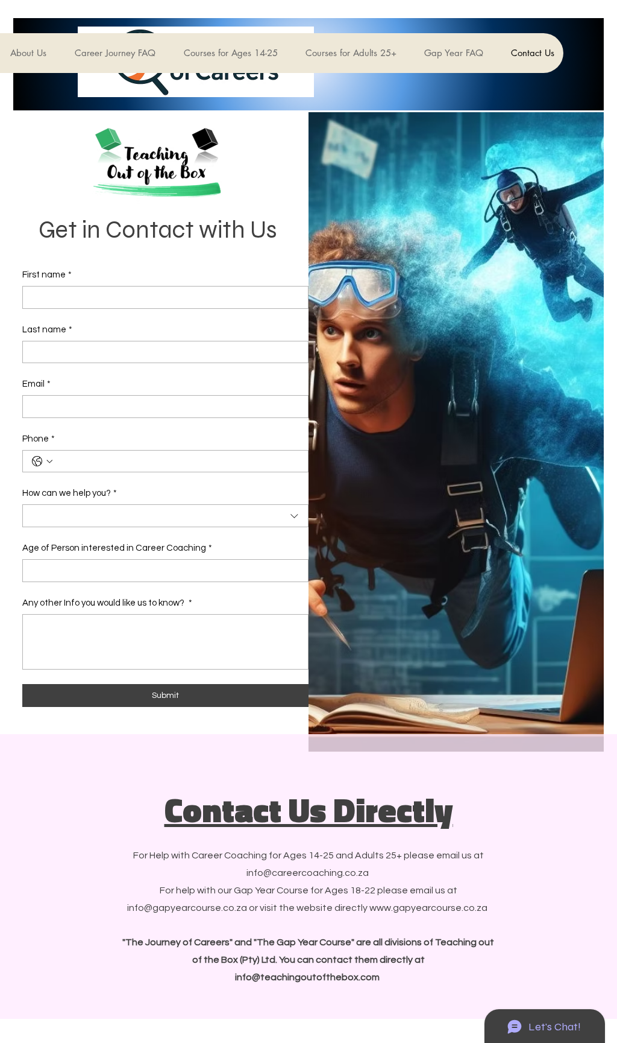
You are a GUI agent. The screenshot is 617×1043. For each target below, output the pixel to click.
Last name (47, 329)
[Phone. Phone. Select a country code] (42, 461)
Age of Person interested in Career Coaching (117, 548)
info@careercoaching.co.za (307, 873)
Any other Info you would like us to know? (107, 602)
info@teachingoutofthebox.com (307, 977)
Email (36, 383)
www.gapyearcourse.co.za (428, 908)
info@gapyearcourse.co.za (187, 908)
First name (47, 274)
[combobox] (165, 515)
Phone (38, 438)
